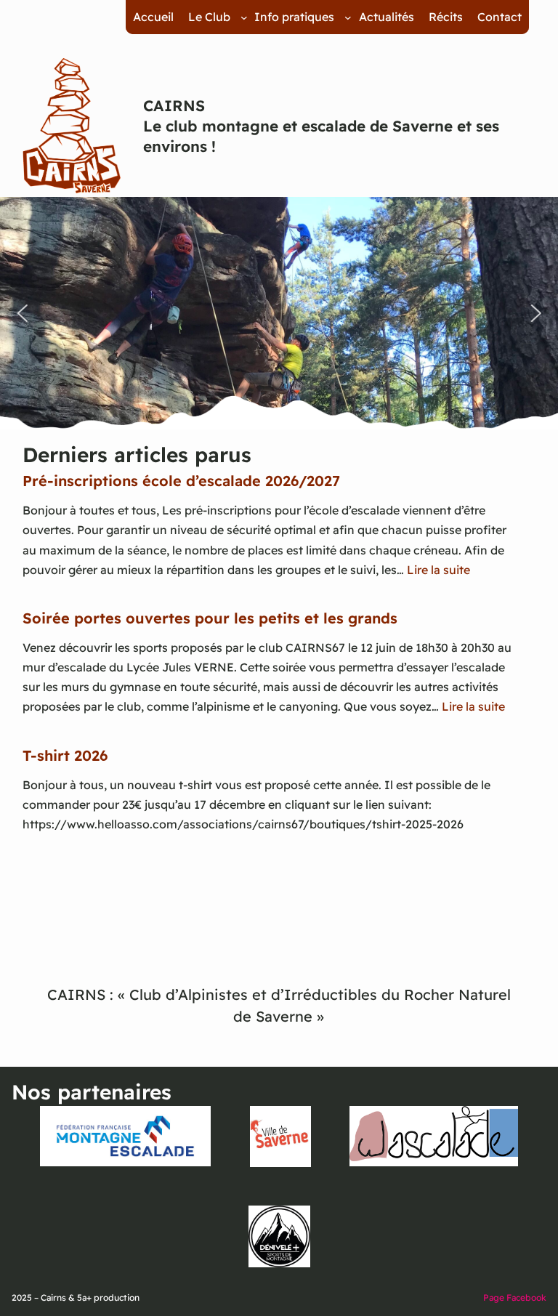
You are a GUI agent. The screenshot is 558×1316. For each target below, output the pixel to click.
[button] (21, 313)
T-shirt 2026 (65, 755)
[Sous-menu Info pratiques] (348, 17)
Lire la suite (438, 569)
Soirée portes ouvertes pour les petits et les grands (210, 618)
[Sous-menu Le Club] (244, 17)
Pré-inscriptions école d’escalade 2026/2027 (181, 481)
